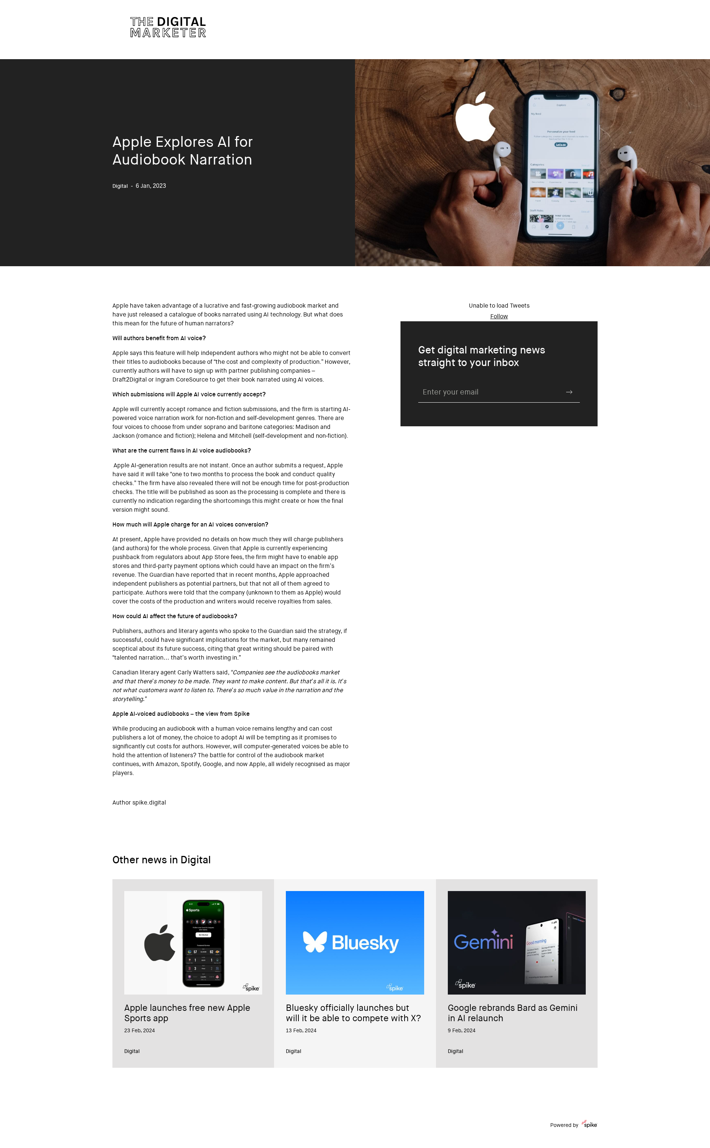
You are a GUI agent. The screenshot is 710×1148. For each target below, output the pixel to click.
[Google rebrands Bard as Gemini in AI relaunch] (517, 943)
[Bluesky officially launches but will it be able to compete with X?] (355, 943)
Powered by (564, 1125)
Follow (499, 317)
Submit (569, 392)
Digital (132, 1051)
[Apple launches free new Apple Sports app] (193, 943)
